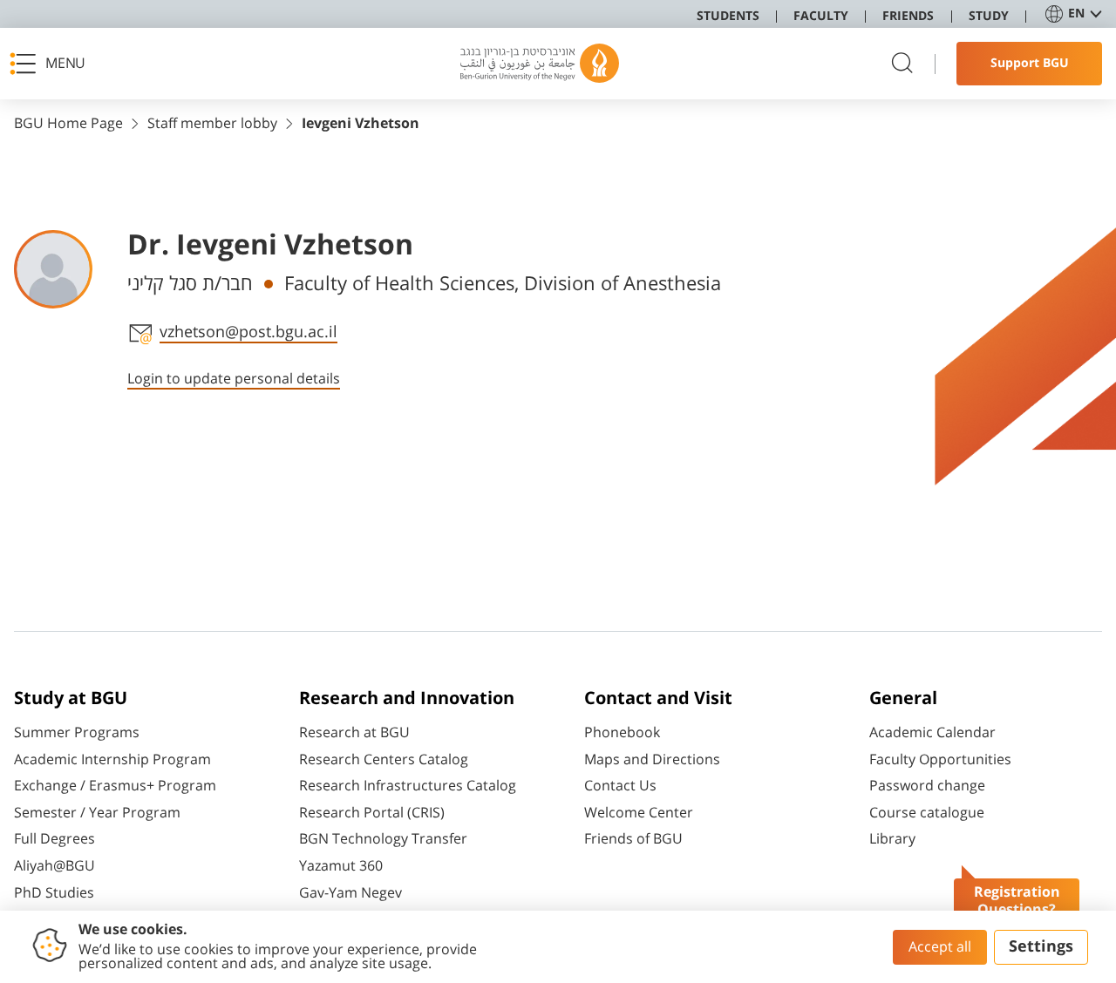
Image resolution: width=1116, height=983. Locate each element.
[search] (902, 64)
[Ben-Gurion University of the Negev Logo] (539, 64)
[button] (53, 63)
